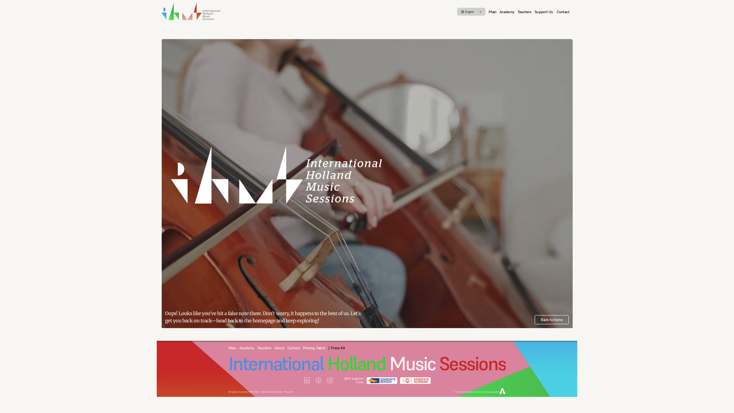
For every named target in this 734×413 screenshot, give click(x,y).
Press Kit (289, 391)
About (279, 348)
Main (492, 11)
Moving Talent (314, 348)
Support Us (544, 11)
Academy (506, 11)
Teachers (524, 11)
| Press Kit (337, 348)
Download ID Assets (272, 391)
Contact (563, 11)
